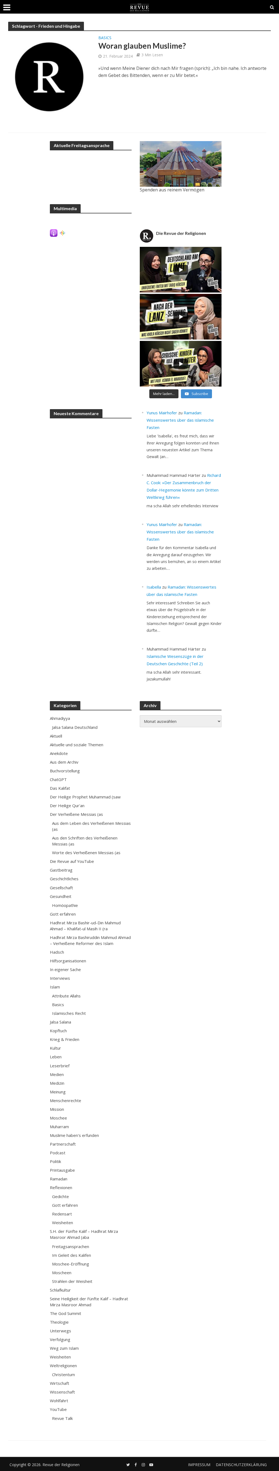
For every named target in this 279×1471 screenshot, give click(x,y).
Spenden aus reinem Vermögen (172, 190)
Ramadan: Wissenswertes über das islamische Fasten (180, 420)
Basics (104, 38)
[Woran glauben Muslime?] (49, 76)
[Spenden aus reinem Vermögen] (181, 164)
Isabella (154, 587)
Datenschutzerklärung (241, 1464)
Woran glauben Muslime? (142, 45)
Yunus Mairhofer (162, 412)
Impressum (199, 1464)
